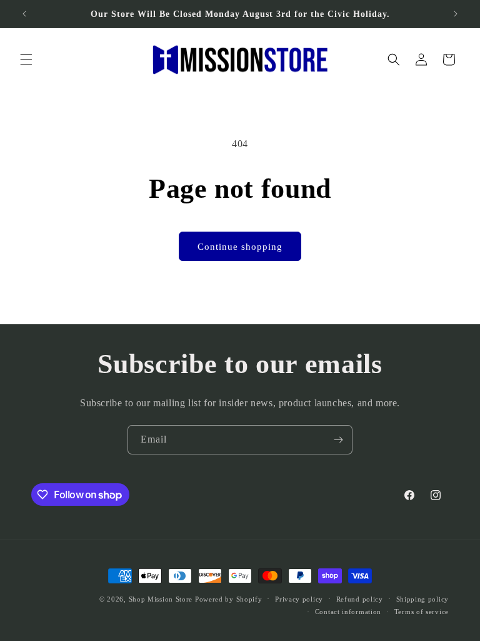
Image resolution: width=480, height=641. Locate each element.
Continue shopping (240, 247)
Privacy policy (299, 599)
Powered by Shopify (228, 599)
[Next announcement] (455, 14)
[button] (26, 59)
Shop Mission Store (161, 599)
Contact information (348, 611)
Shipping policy (422, 599)
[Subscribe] (338, 439)
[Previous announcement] (24, 14)
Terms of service (421, 611)
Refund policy (359, 599)
